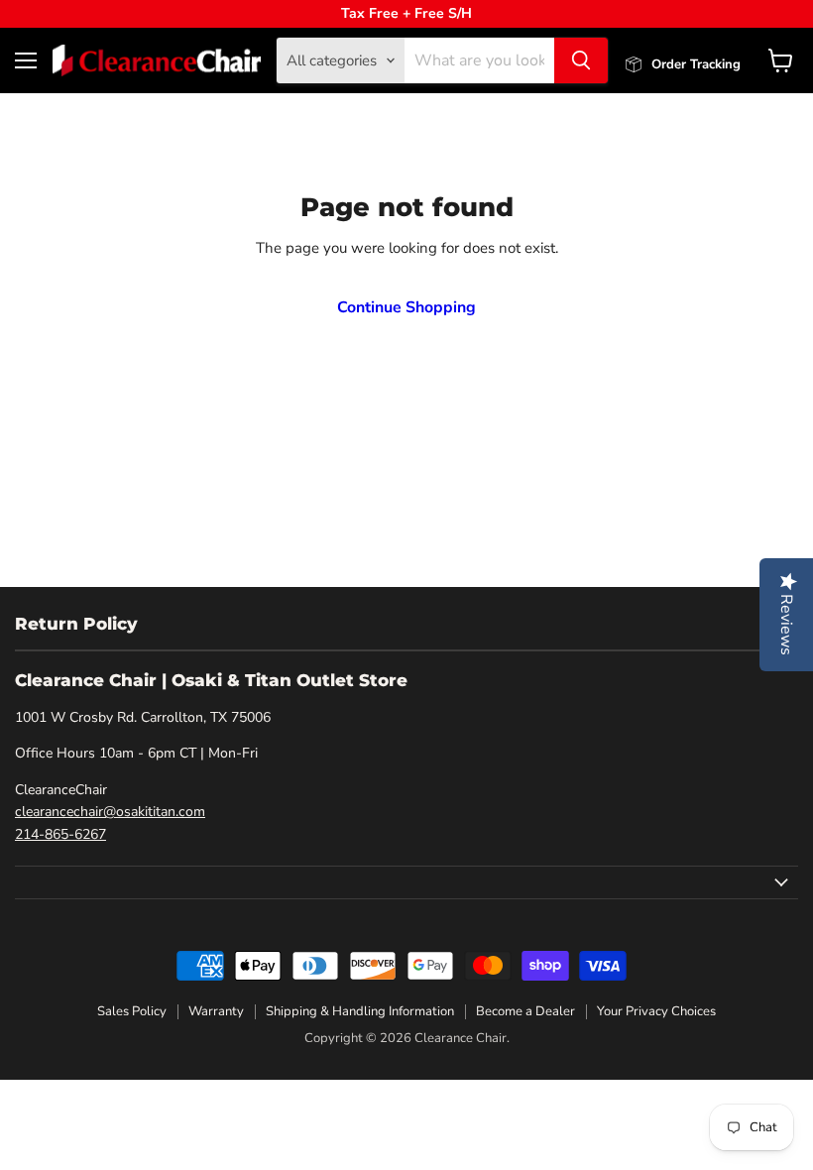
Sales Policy (132, 1011)
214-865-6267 (60, 834)
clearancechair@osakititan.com (110, 811)
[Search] (581, 60)
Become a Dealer (525, 1011)
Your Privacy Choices (656, 1011)
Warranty (216, 1011)
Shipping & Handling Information (360, 1011)
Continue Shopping (406, 307)
